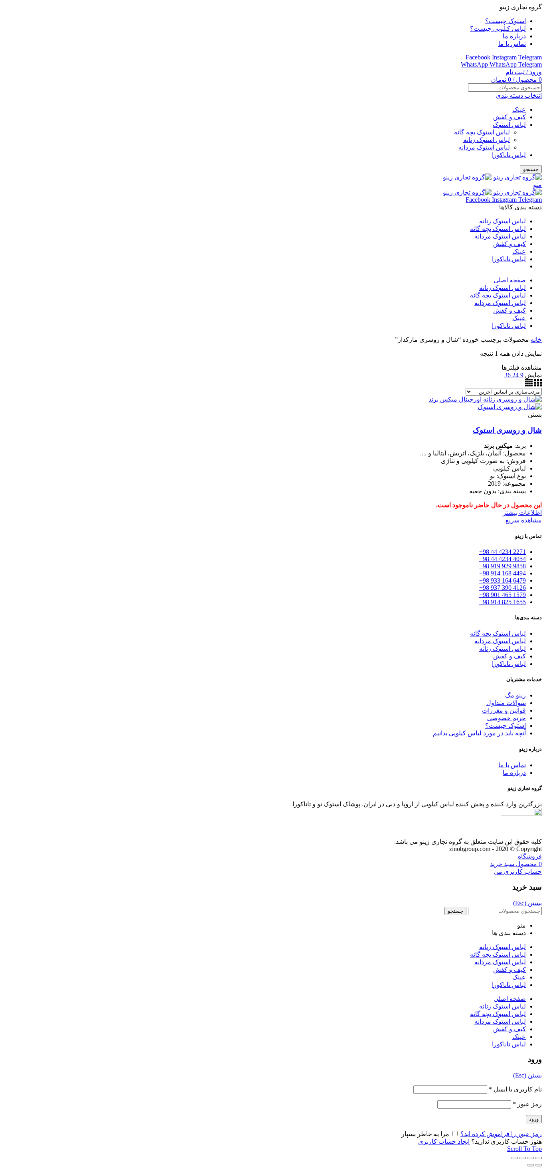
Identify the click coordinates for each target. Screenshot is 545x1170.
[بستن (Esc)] (538, 1158)
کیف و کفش (509, 117)
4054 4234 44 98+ (502, 558)
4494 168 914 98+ (502, 573)
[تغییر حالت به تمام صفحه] (522, 1158)
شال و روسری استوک (507, 430)
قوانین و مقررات (504, 710)
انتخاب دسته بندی (519, 95)
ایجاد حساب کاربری (444, 1141)
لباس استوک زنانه (486, 139)
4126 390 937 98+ (502, 587)
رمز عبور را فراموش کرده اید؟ (501, 1134)
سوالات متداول (506, 702)
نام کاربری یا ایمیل (515, 1089)
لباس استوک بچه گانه (482, 132)
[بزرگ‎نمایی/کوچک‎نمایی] (514, 1158)
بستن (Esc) (527, 903)
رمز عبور (527, 1104)
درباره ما (514, 772)
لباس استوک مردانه (484, 147)
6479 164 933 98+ (502, 580)
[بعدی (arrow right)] (530, 1165)
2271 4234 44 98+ (502, 551)
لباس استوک (509, 124)
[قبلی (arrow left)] (538, 1165)
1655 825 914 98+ (502, 602)
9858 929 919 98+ (502, 566)
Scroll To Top (524, 1148)
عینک (519, 109)
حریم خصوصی (506, 718)
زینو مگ (515, 695)
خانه (536, 339)
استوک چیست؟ (505, 725)
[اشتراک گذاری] (530, 1158)
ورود (534, 1119)
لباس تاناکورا (509, 155)
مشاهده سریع (524, 520)
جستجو (531, 169)
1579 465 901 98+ (502, 594)
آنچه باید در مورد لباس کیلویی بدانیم (479, 733)
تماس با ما (512, 765)
